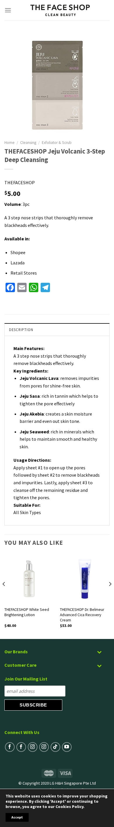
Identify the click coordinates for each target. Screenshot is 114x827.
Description (21, 329)
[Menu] (8, 10)
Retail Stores (24, 273)
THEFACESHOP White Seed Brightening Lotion (26, 612)
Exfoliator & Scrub (57, 142)
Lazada (18, 263)
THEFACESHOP (19, 182)
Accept (17, 817)
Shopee (18, 252)
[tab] (57, 329)
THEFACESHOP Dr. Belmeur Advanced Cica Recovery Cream (82, 614)
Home (9, 142)
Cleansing (28, 142)
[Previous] (4, 595)
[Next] (110, 595)
